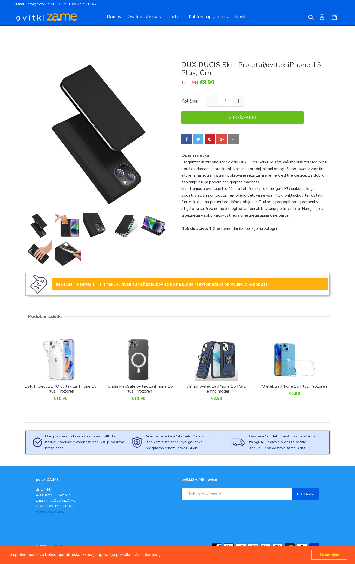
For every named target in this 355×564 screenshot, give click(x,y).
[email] (233, 139)
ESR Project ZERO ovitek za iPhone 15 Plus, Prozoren (61, 388)
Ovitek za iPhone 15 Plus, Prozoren (294, 386)
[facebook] (186, 139)
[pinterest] (210, 139)
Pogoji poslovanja (50, 511)
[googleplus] (221, 139)
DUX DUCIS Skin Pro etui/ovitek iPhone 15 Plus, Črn (251, 69)
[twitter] (198, 139)
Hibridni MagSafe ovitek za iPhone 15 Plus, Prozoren (138, 388)
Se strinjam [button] (329, 555)
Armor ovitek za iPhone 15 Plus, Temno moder (216, 388)
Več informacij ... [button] (149, 554)
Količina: (189, 101)
